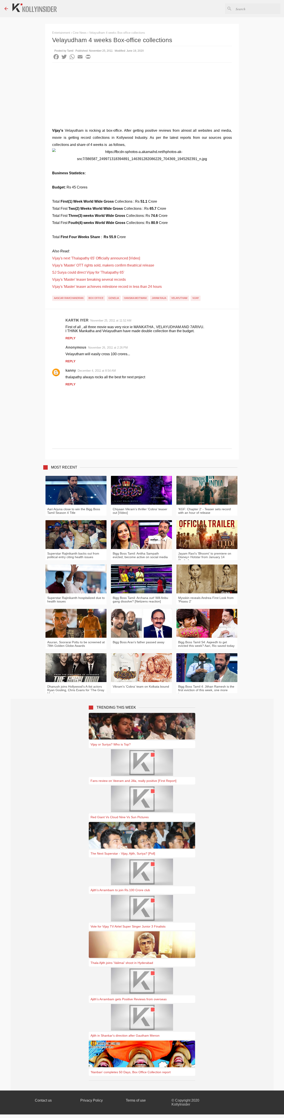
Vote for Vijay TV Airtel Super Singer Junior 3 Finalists (128, 926)
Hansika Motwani (135, 298)
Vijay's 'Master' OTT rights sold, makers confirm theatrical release (103, 265)
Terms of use (136, 1100)
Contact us (43, 1100)
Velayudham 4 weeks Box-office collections (117, 32)
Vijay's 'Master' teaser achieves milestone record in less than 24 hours (107, 286)
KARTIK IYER (77, 320)
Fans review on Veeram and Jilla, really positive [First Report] (133, 781)
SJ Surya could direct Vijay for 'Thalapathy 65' (88, 272)
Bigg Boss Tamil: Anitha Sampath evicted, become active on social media (140, 555)
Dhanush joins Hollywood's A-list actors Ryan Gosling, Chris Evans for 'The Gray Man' (75, 690)
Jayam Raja (159, 298)
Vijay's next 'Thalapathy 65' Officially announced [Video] (96, 258)
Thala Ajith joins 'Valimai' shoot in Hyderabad (122, 963)
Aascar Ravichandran (68, 298)
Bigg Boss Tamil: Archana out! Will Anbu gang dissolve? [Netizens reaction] (140, 599)
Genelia (113, 298)
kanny (70, 370)
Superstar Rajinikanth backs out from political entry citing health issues (73, 555)
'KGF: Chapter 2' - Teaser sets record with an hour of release (204, 510)
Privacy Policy (91, 1100)
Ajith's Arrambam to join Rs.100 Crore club (120, 890)
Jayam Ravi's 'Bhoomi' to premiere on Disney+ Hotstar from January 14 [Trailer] (204, 557)
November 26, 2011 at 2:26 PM (108, 347)
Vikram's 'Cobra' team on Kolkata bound (141, 686)
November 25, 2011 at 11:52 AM (110, 320)
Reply (70, 338)
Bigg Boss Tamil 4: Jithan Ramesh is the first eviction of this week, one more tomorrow (206, 690)
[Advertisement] (142, 96)
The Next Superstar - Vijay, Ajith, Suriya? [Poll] (123, 853)
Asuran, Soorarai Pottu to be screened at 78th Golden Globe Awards (76, 643)
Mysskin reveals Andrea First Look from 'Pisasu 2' (206, 599)
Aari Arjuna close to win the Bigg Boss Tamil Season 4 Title (73, 510)
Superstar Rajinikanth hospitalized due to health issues (76, 599)
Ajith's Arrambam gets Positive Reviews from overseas (129, 999)
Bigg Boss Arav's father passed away (138, 642)
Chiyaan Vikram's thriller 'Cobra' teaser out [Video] (140, 510)
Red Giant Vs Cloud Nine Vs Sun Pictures (120, 817)
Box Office (96, 298)
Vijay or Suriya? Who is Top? (111, 744)
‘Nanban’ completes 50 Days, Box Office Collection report (131, 1072)
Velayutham (179, 298)
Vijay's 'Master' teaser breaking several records (89, 279)
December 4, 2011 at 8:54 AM (97, 370)
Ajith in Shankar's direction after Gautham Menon (125, 1035)
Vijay (195, 298)
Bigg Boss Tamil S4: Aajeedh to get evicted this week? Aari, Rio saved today (206, 643)
